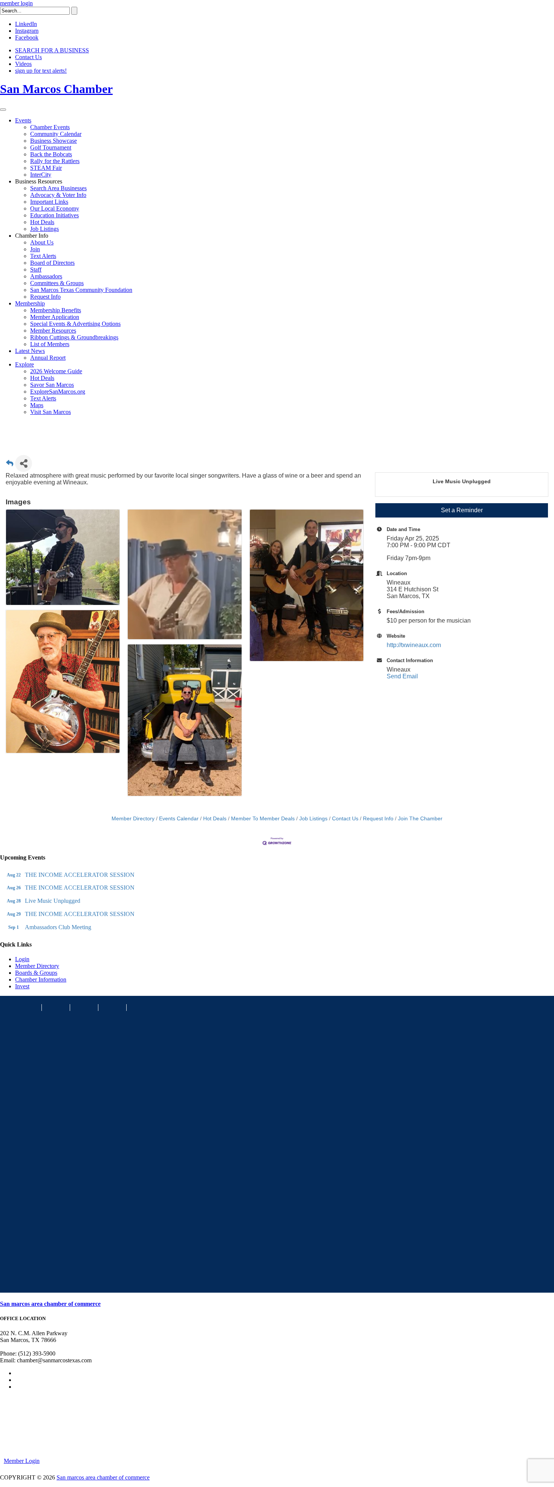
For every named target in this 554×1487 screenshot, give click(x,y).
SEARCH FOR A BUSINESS (52, 50)
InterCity (40, 174)
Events (23, 120)
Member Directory (133, 818)
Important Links (49, 201)
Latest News (30, 351)
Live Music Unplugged (52, 901)
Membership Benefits (55, 310)
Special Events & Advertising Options (75, 324)
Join (35, 249)
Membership (30, 303)
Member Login (22, 1461)
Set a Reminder (462, 510)
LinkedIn (26, 24)
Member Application (54, 317)
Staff (35, 269)
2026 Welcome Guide (56, 371)
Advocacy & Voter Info (58, 195)
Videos (23, 64)
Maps (36, 405)
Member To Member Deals (263, 818)
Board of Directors (52, 263)
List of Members (49, 344)
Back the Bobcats (51, 154)
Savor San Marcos (52, 385)
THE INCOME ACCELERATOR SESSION (80, 875)
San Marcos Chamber (56, 89)
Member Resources (53, 330)
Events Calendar (179, 818)
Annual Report (48, 357)
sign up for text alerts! (41, 70)
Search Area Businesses (58, 188)
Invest (22, 986)
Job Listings (44, 229)
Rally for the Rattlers (55, 161)
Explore (24, 364)
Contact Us (28, 57)
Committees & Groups (57, 283)
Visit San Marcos (50, 412)
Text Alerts (43, 256)
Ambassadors (46, 276)
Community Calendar (55, 134)
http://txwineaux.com (414, 645)
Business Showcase (53, 140)
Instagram (26, 30)
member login (16, 3)
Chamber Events (50, 127)
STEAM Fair (46, 168)
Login (22, 959)
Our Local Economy (54, 208)
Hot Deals (42, 222)
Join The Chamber (420, 818)
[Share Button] (23, 463)
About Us (42, 242)
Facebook (26, 37)
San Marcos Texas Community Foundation (81, 290)
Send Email (402, 676)
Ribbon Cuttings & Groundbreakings (74, 337)
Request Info (45, 296)
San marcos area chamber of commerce (50, 1304)
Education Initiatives (54, 215)
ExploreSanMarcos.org (57, 391)
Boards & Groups (36, 972)
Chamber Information (40, 979)
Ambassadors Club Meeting (58, 927)
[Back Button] (9, 466)
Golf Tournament (50, 147)
